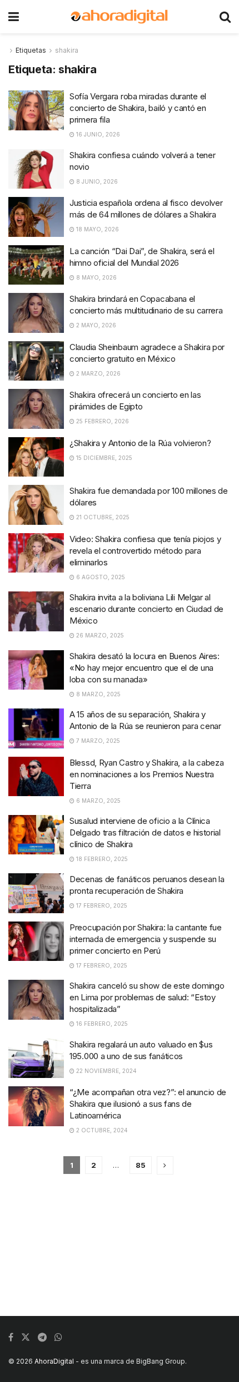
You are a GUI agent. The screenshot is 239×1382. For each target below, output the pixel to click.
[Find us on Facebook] (10, 1337)
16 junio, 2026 (97, 134)
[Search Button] (225, 16)
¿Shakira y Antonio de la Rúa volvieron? (140, 443)
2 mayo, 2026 (95, 325)
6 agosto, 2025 (99, 577)
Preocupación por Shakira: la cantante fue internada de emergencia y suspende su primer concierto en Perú (145, 939)
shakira (66, 50)
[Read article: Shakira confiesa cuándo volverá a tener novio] (36, 169)
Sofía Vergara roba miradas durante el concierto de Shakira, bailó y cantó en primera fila (137, 108)
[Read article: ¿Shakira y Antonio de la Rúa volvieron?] (36, 457)
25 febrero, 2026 (101, 421)
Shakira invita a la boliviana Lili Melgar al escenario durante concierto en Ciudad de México (146, 609)
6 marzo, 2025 (97, 800)
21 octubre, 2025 (102, 517)
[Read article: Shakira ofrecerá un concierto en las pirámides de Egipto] (36, 409)
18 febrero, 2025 (101, 858)
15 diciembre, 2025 (103, 457)
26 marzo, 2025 (99, 635)
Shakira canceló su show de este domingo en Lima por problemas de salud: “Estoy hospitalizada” (146, 997)
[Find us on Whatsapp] (58, 1337)
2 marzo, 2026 (97, 373)
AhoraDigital (54, 1361)
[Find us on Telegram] (42, 1337)
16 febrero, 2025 (101, 1023)
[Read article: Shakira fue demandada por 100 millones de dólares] (36, 505)
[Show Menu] (13, 16)
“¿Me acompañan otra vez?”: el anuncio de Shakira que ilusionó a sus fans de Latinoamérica (147, 1104)
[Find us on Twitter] (25, 1337)
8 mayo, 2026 (95, 277)
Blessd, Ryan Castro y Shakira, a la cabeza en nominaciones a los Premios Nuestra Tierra (146, 774)
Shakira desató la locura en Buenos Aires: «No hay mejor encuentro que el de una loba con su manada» (144, 668)
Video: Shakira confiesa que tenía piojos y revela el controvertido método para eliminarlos (145, 551)
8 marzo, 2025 (97, 694)
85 (141, 1165)
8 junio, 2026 (96, 181)
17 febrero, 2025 (100, 905)
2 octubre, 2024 (101, 1130)
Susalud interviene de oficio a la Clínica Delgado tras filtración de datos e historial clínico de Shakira (145, 832)
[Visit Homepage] (119, 16)
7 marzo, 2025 (97, 740)
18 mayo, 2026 (96, 229)
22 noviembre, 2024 (105, 1070)
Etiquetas (31, 50)
